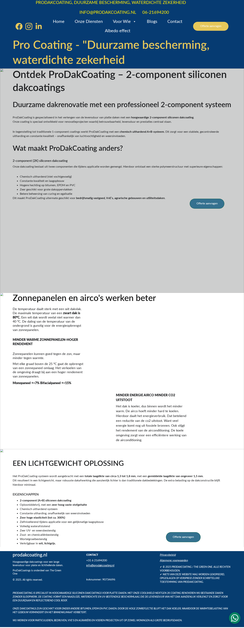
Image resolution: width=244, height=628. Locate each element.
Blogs (152, 21)
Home (58, 21)
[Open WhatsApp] (234, 618)
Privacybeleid (168, 554)
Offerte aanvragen (210, 26)
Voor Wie (122, 21)
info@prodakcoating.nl (100, 565)
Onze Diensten (89, 21)
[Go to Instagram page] (30, 26)
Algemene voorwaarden (174, 560)
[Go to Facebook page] (20, 26)
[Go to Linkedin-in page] (38, 26)
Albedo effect (117, 31)
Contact (174, 21)
